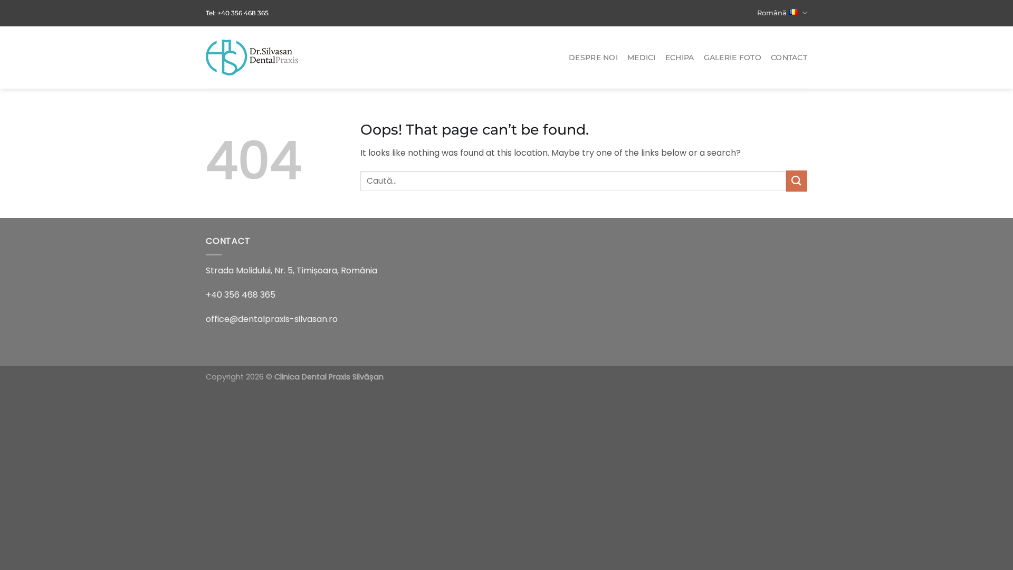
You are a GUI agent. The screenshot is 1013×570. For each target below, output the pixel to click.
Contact (789, 57)
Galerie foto (732, 57)
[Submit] (796, 180)
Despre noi (593, 57)
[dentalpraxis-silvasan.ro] (258, 57)
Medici (641, 57)
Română (772, 13)
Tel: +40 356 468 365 (237, 13)
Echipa (679, 57)
